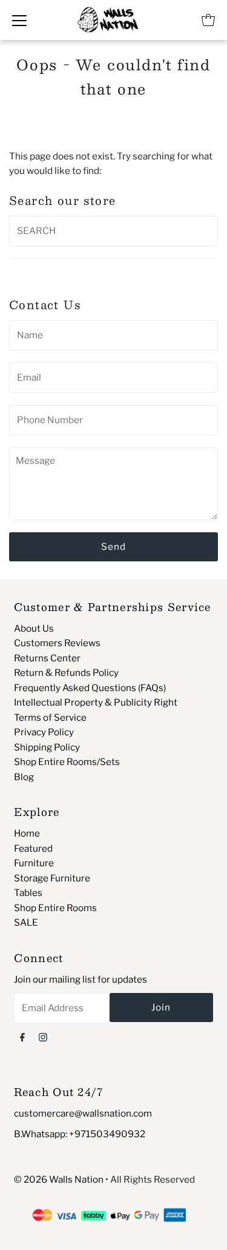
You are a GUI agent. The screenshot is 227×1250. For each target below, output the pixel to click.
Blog (24, 777)
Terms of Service (50, 717)
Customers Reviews (57, 643)
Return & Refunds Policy (66, 672)
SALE (26, 922)
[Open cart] (208, 20)
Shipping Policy (47, 747)
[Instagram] (43, 1036)
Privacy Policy (44, 732)
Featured (33, 848)
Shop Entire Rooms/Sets (67, 761)
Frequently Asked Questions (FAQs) (90, 688)
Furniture (34, 863)
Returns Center (47, 658)
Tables (28, 892)
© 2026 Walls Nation (59, 1179)
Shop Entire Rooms (55, 908)
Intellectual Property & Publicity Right (95, 702)
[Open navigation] (19, 20)
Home (27, 833)
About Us (34, 628)
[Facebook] (22, 1036)
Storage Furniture (52, 878)
